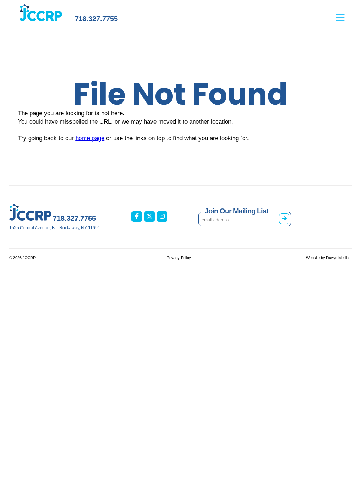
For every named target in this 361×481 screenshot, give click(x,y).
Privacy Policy (179, 258)
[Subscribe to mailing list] (284, 218)
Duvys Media (337, 258)
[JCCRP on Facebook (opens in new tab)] (136, 216)
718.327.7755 (96, 19)
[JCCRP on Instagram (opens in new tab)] (162, 216)
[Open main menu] (344, 14)
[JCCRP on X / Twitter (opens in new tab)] (149, 216)
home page (89, 138)
